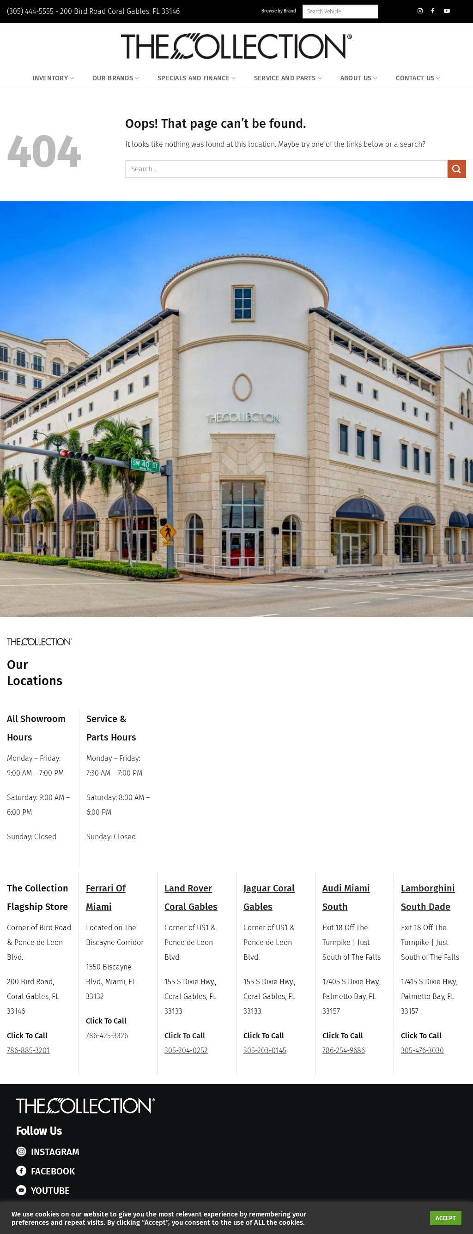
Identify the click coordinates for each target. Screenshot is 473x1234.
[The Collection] (236, 46)
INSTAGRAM (55, 1151)
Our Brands (112, 78)
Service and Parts (285, 78)
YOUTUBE (50, 1190)
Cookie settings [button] (399, 1218)
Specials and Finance (194, 78)
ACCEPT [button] (446, 1218)
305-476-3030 (422, 1050)
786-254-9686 (343, 1050)
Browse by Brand (278, 11)
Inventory (50, 78)
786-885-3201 (28, 1050)
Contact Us (415, 78)
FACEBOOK (53, 1171)
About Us (355, 78)
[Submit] (457, 169)
